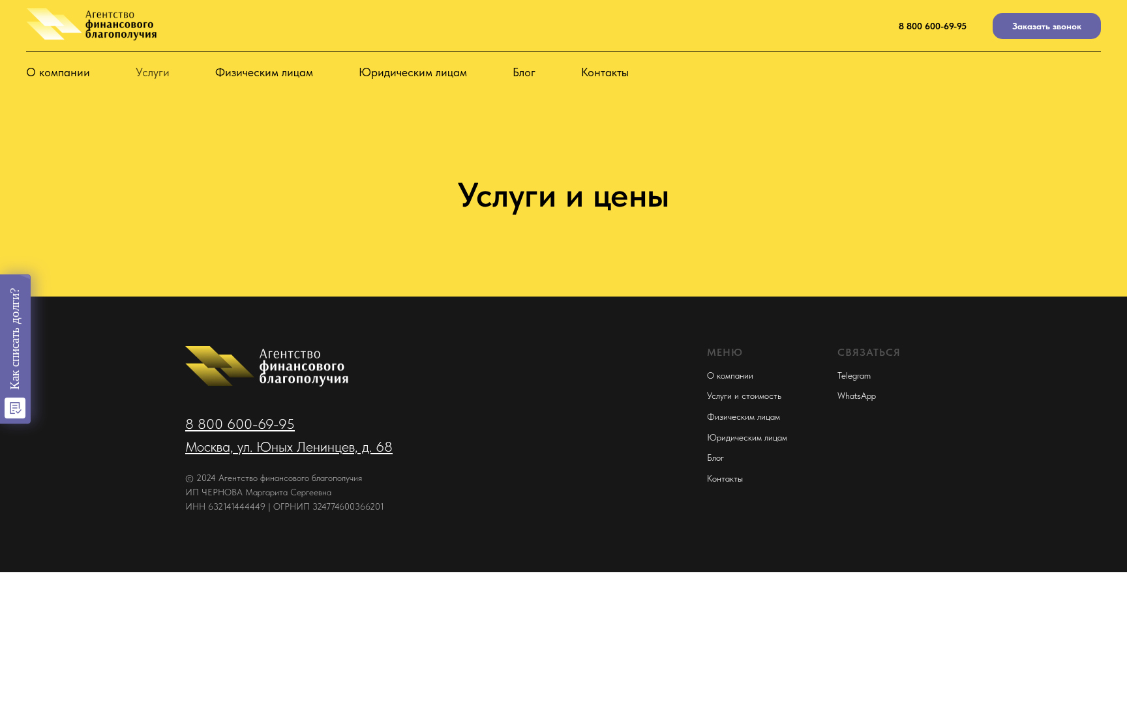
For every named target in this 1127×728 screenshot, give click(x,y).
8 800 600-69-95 (933, 26)
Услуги (153, 72)
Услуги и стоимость (744, 395)
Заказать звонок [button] (1046, 26)
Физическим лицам (264, 72)
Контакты (605, 72)
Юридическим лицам (413, 72)
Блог (524, 72)
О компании (58, 72)
